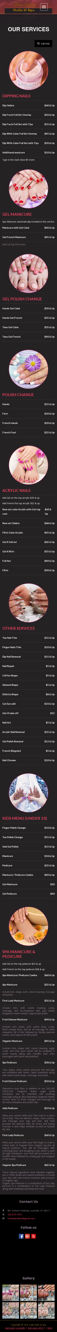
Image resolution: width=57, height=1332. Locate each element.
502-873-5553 (15, 1214)
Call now (45, 43)
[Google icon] (27, 1236)
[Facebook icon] (21, 1236)
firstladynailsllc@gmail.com (21, 1218)
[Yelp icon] (33, 1236)
